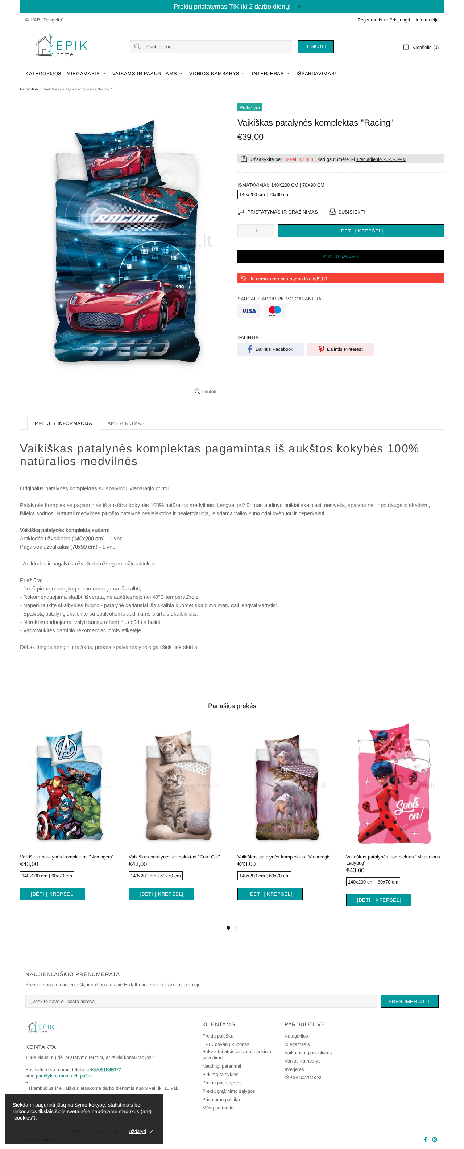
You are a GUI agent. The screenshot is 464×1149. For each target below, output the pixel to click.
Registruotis (369, 20)
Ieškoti (315, 46)
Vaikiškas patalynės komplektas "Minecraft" (373, 857)
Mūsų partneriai (218, 1108)
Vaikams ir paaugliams (308, 1052)
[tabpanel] (158, 820)
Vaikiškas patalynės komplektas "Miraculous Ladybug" (265, 860)
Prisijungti (399, 20)
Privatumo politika (221, 1099)
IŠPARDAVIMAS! (303, 1077)
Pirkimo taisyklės (220, 1074)
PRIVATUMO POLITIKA (96, 1131)
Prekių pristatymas (222, 1082)
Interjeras (294, 1069)
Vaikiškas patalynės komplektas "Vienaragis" (156, 857)
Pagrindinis (29, 89)
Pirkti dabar (341, 256)
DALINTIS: (248, 337)
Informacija (427, 20)
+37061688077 (105, 1069)
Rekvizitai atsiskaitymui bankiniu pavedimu (236, 1054)
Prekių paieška (217, 1036)
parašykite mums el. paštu (64, 1076)
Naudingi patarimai (221, 1066)
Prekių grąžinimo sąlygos (228, 1091)
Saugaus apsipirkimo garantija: (280, 298)
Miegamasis (297, 1044)
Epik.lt (61, 46)
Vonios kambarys (303, 1061)
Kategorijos (296, 1036)
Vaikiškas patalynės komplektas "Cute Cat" (46, 857)
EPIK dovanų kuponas (225, 1044)
